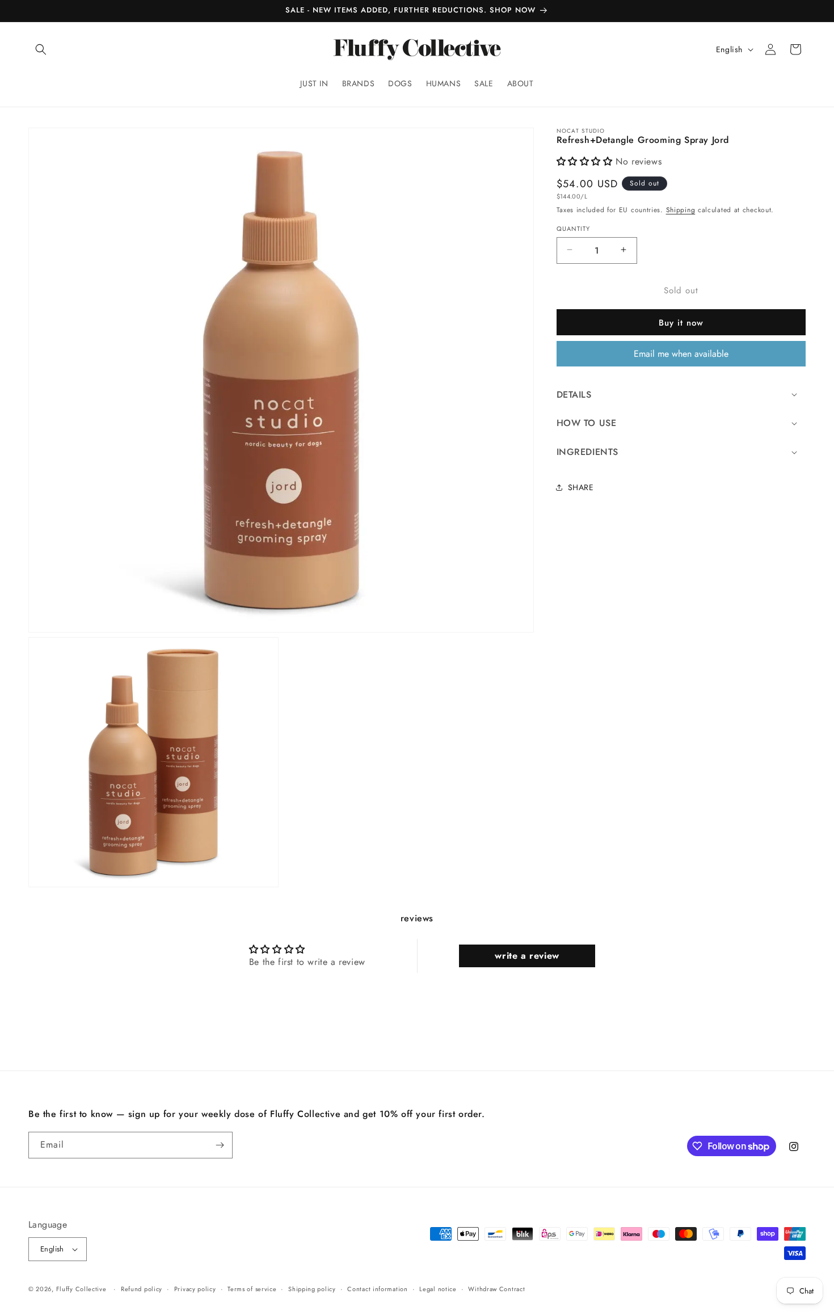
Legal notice (437, 1288)
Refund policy (141, 1288)
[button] (40, 49)
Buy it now (681, 322)
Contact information (377, 1288)
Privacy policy (195, 1288)
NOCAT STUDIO (581, 131)
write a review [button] (527, 955)
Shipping (681, 209)
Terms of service (252, 1288)
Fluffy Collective (81, 1288)
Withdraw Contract (496, 1288)
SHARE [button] (581, 487)
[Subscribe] (219, 1145)
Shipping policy (312, 1288)
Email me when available (681, 353)
